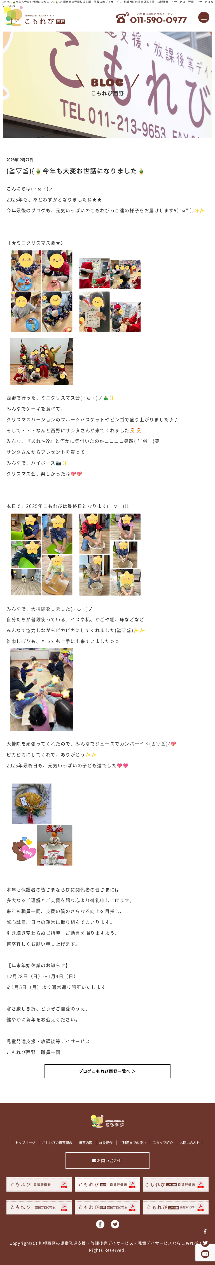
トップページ (25, 1142)
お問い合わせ (190, 1142)
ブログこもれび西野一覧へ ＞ (107, 1071)
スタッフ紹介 (163, 1142)
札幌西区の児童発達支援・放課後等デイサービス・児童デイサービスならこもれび (118, 1243)
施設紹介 (106, 1142)
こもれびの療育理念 (57, 1142)
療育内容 (85, 1142)
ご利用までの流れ (132, 1142)
